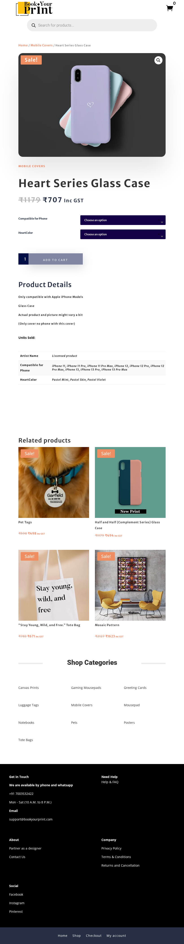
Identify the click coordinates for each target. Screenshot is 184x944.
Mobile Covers (42, 45)
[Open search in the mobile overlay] (92, 25)
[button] (158, 60)
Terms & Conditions (116, 857)
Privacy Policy (111, 848)
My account (116, 935)
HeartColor (25, 232)
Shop (76, 935)
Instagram (16, 903)
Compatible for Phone (32, 218)
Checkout (94, 935)
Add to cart (55, 260)
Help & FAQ (109, 782)
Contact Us (17, 857)
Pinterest (16, 911)
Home (23, 45)
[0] (168, 8)
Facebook (16, 894)
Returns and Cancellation (120, 865)
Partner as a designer (25, 848)
